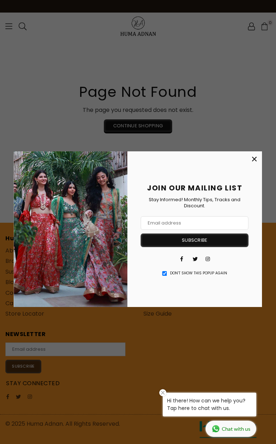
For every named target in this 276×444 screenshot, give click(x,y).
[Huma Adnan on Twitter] (194, 259)
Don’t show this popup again (198, 273)
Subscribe (194, 240)
